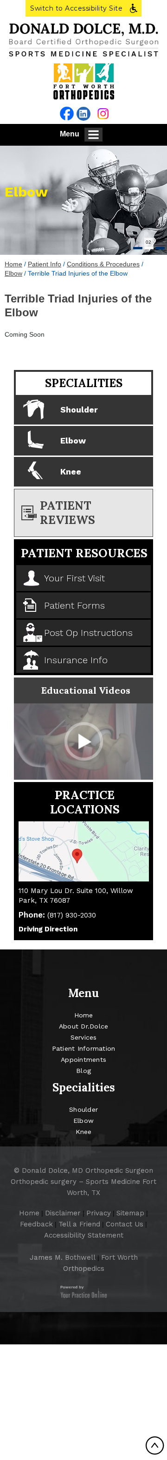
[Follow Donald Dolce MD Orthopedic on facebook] (67, 113)
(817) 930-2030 (71, 915)
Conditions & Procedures (103, 264)
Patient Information (84, 1048)
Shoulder (79, 409)
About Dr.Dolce (84, 1026)
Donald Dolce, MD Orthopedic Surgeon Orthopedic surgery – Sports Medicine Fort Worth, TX (83, 1181)
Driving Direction (48, 929)
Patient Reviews (67, 512)
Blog (83, 1070)
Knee (70, 471)
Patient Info (44, 264)
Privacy (98, 1213)
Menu (69, 134)
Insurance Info (76, 659)
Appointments (83, 1059)
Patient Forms (74, 605)
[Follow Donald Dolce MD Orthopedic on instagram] (103, 113)
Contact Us (124, 1224)
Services (84, 1037)
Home (13, 264)
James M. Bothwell (63, 1257)
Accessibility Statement (83, 1235)
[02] (149, 248)
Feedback (36, 1224)
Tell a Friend (79, 1224)
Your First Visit (74, 578)
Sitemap (130, 1213)
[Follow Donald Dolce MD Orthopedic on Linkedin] (83, 114)
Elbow (26, 192)
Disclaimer (63, 1213)
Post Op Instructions (88, 632)
